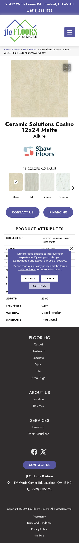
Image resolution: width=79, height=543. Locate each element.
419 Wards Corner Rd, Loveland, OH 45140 (41, 4)
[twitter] (43, 452)
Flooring (16, 49)
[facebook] (34, 452)
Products (33, 49)
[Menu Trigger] (69, 32)
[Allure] (16, 182)
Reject (49, 278)
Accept (30, 278)
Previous (6, 182)
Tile (24, 49)
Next (73, 182)
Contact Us (23, 212)
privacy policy (41, 265)
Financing (58, 212)
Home (7, 49)
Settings (39, 285)
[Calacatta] (63, 182)
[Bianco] (47, 182)
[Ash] (32, 182)
